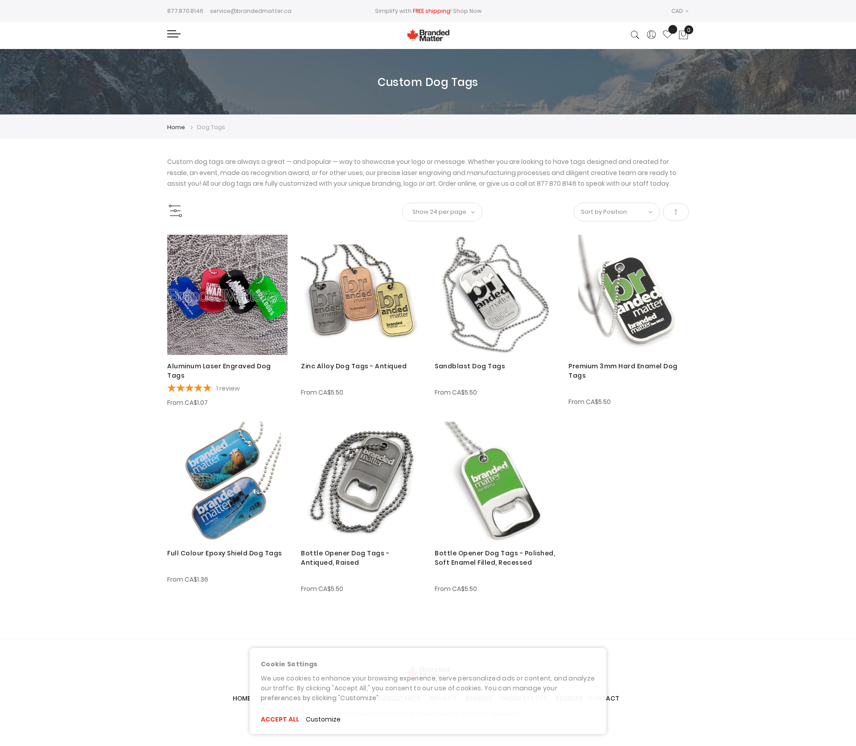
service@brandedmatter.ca (251, 11)
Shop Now (467, 11)
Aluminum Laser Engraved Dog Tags (219, 371)
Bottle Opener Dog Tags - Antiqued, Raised (345, 558)
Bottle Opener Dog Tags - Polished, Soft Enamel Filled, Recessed (495, 558)
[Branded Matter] (428, 35)
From (187, 402)
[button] (680, 11)
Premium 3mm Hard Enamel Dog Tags (623, 371)
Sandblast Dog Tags (470, 366)
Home (176, 127)
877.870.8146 (185, 11)
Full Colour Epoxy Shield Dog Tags (224, 553)
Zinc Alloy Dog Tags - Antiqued (354, 366)
